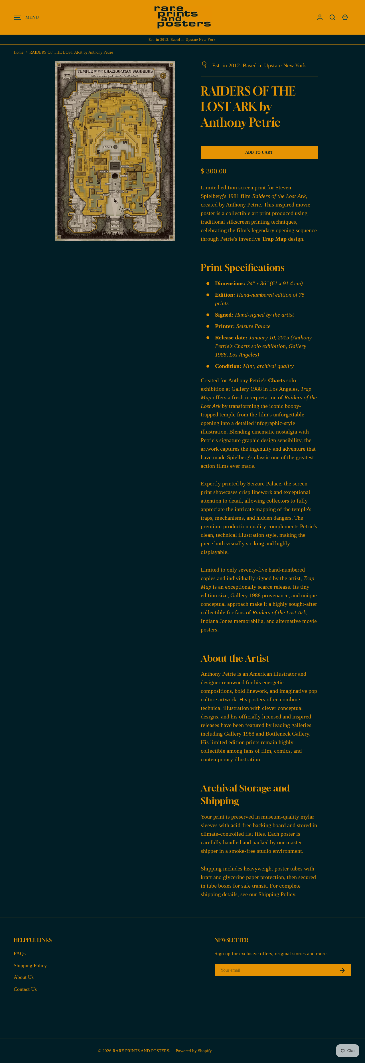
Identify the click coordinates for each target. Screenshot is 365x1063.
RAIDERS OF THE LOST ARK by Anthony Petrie (71, 52)
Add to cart (259, 152)
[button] (332, 17)
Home (18, 52)
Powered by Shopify (194, 1050)
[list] (116, 152)
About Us (24, 977)
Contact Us (25, 989)
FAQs (20, 953)
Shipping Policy (276, 894)
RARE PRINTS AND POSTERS (141, 1050)
